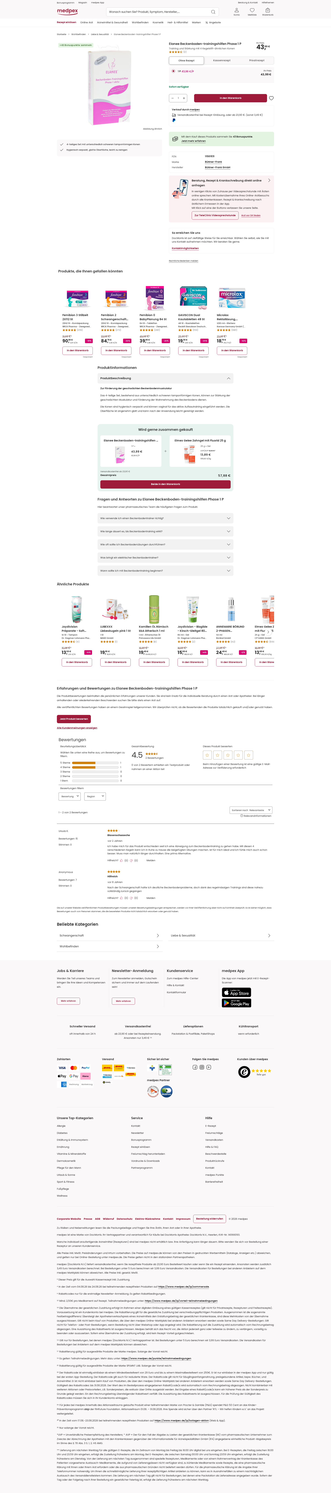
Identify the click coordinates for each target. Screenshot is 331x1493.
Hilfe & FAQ (211, 1147)
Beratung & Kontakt (248, 2)
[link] (153, 1092)
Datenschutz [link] (124, 1219)
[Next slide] (268, 631)
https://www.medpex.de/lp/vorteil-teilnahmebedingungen (181, 1301)
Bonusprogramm (141, 1140)
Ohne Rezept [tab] (186, 60)
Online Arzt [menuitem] (86, 22)
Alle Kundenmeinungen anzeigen (77, 728)
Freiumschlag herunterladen (148, 1154)
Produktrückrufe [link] (214, 1161)
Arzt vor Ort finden (250, 215)
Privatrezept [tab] (256, 60)
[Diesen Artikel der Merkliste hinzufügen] (271, 98)
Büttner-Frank (213, 162)
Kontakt (135, 1126)
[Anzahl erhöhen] (184, 98)
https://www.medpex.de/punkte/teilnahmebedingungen (156, 1358)
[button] (215, 215)
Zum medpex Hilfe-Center (182, 978)
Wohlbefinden (78, 34)
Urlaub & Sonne (66, 1175)
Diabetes (62, 1133)
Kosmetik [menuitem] (158, 22)
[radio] (173, 71)
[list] (109, 85)
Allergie (61, 1126)
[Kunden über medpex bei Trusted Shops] (255, 1072)
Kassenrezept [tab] (221, 60)
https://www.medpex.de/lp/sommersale (183, 1287)
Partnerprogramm (142, 1168)
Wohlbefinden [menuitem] (140, 22)
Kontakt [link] (209, 1168)
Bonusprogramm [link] (65, 2)
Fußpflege (63, 1189)
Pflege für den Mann (69, 1168)
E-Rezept (210, 1126)
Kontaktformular (176, 992)
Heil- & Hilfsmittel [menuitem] (178, 22)
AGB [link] (97, 1219)
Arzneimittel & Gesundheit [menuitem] (112, 22)
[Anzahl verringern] (172, 98)
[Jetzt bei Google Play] (246, 1003)
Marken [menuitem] (196, 22)
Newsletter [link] (137, 1133)
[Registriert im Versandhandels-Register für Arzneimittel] (165, 1069)
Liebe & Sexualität (100, 34)
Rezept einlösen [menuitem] (66, 22)
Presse (88, 1219)
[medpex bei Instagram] (202, 1067)
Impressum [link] (183, 1219)
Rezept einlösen (140, 1147)
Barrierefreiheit (214, 1181)
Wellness (62, 1195)
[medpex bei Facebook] (195, 1067)
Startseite (61, 34)
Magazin (82, 2)
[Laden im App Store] (246, 992)
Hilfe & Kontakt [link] (175, 985)
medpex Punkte (214, 1175)
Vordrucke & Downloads (145, 1161)
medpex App (97, 2)
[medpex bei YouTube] (209, 1067)
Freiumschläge (214, 1133)
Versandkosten (214, 1140)
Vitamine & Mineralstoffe (71, 1154)
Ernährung (63, 1147)
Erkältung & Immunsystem (72, 1140)
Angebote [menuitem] (215, 22)
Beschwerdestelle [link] (215, 1154)
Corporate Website (69, 1219)
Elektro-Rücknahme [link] (147, 1219)
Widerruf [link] (108, 1219)
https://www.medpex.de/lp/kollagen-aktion (181, 1421)
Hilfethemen (268, 2)
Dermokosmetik (66, 1161)
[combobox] (162, 11)
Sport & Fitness (65, 1181)
